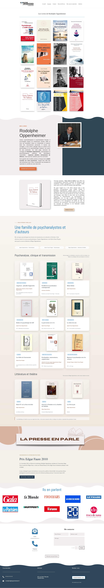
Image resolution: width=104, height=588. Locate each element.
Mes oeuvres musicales (72, 4)
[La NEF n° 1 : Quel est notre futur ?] (60, 100)
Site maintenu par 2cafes (76, 582)
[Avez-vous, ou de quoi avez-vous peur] (44, 30)
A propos (49, 4)
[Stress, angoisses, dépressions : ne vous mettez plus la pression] (76, 30)
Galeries (80, 4)
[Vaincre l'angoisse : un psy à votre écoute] (76, 53)
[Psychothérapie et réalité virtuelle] (27, 30)
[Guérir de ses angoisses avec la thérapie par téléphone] (27, 77)
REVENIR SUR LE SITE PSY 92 (28, 168)
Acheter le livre (69, 209)
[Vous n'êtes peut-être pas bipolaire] (44, 100)
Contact (54, 4)
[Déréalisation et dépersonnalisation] (60, 30)
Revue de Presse (61, 4)
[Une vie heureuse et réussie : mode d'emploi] (44, 77)
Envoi (81, 547)
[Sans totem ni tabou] (27, 100)
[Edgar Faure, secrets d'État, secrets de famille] (76, 77)
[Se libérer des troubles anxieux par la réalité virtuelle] (27, 53)
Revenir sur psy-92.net (52, 556)
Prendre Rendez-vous (78, 577)
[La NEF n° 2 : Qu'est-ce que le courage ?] (76, 100)
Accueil (44, 4)
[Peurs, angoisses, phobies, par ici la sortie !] (44, 53)
